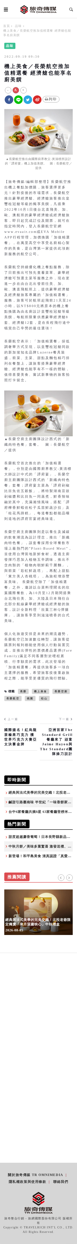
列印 (53, 99)
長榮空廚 (61, 691)
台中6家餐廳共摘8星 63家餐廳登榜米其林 (42, 812)
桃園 (30, 698)
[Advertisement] (38, 1015)
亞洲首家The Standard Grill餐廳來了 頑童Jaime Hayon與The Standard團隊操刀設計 (56, 742)
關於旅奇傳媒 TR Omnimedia (35, 1175)
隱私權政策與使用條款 (27, 1181)
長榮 (23, 691)
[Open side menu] (5, 9)
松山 (44, 698)
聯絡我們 (60, 1181)
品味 (18, 26)
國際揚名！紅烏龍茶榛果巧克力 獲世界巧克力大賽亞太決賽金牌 (20, 737)
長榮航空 (12, 698)
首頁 (6, 26)
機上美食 (40, 691)
